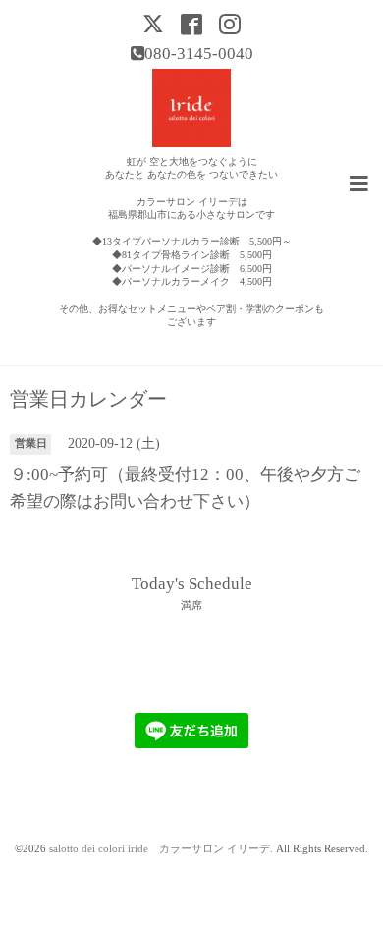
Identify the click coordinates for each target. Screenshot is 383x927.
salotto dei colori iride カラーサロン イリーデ (159, 849)
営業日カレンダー (88, 399)
